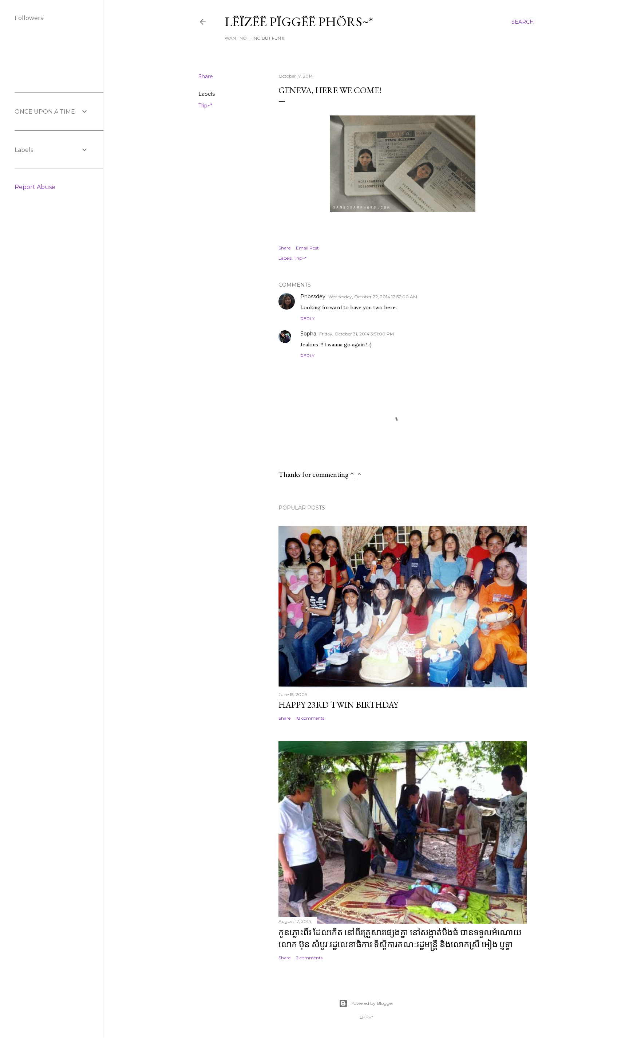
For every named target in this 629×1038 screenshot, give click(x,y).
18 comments (310, 718)
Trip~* (205, 105)
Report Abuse (35, 187)
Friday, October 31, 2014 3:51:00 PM (356, 334)
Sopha (308, 333)
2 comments (309, 957)
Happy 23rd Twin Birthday (338, 704)
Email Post (307, 248)
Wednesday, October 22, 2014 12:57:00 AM (372, 296)
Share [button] (205, 76)
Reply (307, 318)
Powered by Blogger (372, 1003)
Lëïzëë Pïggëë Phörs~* (299, 21)
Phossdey (312, 296)
